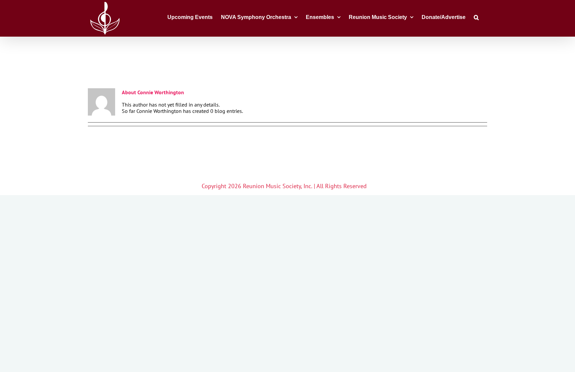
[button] (476, 16)
